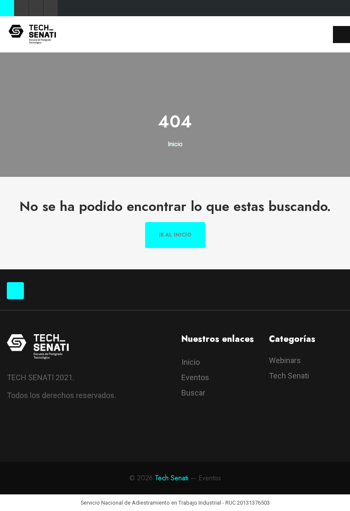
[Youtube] (36, 8)
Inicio (175, 144)
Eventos (195, 377)
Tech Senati (289, 375)
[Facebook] (7, 8)
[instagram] (61, 430)
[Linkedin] (51, 8)
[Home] (32, 34)
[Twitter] (22, 8)
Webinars (285, 360)
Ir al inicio (175, 235)
